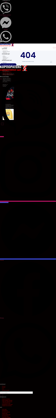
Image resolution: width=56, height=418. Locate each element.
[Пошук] (1, 395)
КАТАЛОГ (5, 47)
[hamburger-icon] (54, 47)
